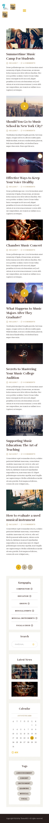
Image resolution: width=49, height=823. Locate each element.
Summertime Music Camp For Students (20, 56)
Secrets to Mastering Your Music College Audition (21, 373)
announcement (24, 773)
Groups (23, 603)
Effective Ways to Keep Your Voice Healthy (23, 180)
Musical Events (23, 611)
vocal (24, 799)
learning (24, 788)
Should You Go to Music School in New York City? (24, 124)
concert (24, 778)
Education (23, 596)
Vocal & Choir (23, 625)
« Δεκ (15, 752)
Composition (23, 589)
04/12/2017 (13, 454)
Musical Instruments (23, 618)
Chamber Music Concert (24, 245)
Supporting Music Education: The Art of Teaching (21, 445)
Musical (24, 793)
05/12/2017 (13, 63)
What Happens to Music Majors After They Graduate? (24, 313)
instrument (24, 783)
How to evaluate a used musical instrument (23, 518)
